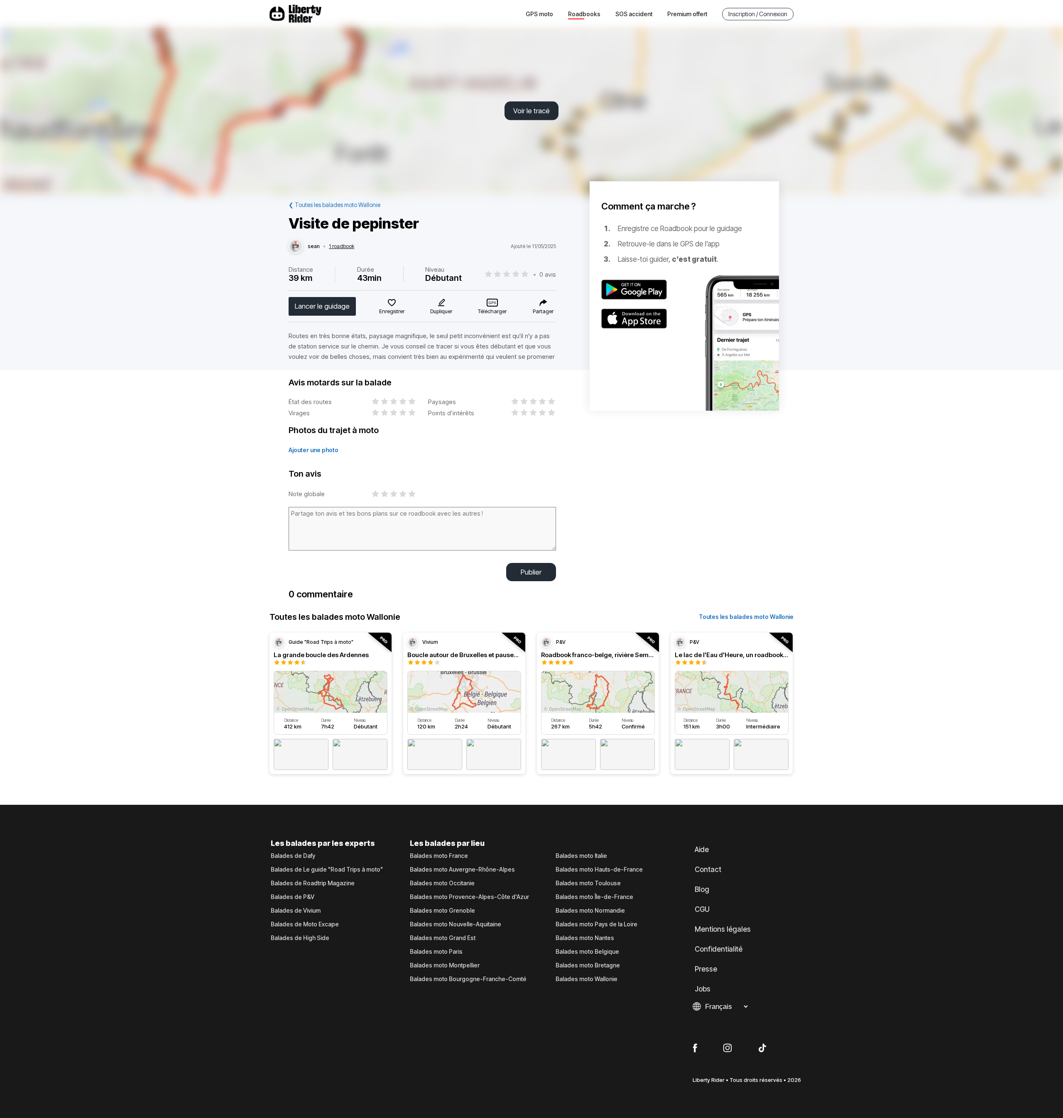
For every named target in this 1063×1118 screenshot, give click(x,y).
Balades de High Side (300, 938)
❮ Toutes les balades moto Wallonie (334, 204)
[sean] (296, 246)
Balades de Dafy (293, 856)
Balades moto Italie (581, 856)
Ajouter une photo (313, 449)
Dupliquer (441, 311)
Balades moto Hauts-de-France (599, 869)
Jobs (702, 989)
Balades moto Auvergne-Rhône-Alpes (462, 869)
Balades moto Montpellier (445, 965)
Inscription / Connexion (757, 13)
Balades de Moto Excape (305, 924)
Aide (702, 849)
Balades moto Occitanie (442, 883)
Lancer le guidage (322, 306)
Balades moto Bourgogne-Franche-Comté (468, 979)
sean (314, 246)
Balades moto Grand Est (442, 938)
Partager (543, 311)
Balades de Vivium (296, 910)
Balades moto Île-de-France (594, 897)
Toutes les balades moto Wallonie (746, 616)
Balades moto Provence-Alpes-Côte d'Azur (469, 897)
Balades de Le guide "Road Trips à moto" (327, 869)
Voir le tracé (531, 111)
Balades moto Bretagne (588, 965)
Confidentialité (718, 949)
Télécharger (492, 311)
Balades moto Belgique (587, 952)
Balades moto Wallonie (586, 979)
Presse (706, 969)
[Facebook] (695, 1048)
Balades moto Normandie (590, 910)
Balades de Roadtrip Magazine (313, 883)
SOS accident (633, 13)
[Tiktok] (762, 1048)
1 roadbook (341, 246)
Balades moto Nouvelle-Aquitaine (455, 924)
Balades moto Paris (436, 952)
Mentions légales (723, 929)
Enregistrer (391, 311)
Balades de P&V (292, 897)
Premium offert (687, 13)
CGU (702, 909)
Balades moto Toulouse (588, 883)
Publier (531, 572)
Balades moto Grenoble (442, 910)
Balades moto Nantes (585, 938)
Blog (702, 889)
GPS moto (539, 13)
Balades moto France (439, 856)
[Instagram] (727, 1048)
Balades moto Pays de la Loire (596, 924)
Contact (708, 869)
